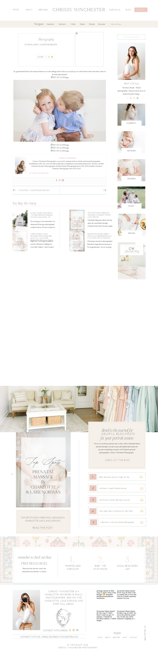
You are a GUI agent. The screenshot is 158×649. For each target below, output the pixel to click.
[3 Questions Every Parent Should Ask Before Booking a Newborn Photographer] (91, 241)
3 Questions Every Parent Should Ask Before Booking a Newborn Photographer (42, 520)
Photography (46, 39)
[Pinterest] (63, 180)
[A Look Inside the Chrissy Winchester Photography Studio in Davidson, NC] (31, 218)
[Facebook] (56, 180)
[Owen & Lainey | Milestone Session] (90, 49)
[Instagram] (60, 180)
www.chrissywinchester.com (39, 173)
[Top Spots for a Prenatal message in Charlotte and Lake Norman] (91, 219)
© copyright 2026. (78, 645)
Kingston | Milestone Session (34, 190)
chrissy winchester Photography (78, 648)
